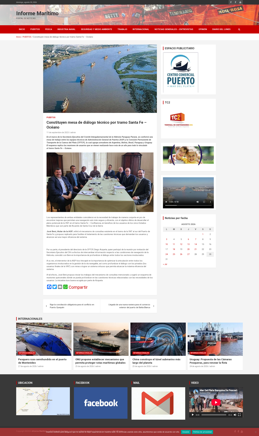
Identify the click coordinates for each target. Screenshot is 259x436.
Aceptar (185, 432)
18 (174, 249)
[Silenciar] (235, 414)
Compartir (78, 287)
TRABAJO (122, 29)
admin (73, 132)
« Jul (165, 264)
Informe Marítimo (37, 13)
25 (174, 254)
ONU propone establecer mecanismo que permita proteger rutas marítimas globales (100, 361)
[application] (216, 402)
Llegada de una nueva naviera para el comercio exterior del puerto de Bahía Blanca (129, 306)
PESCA (48, 29)
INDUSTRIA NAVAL (66, 29)
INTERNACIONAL (141, 29)
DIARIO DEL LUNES (221, 29)
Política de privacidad (202, 432)
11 (174, 244)
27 (188, 254)
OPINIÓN (203, 29)
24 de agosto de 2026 (199, 366)
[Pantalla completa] (239, 414)
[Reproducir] (192, 414)
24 (167, 254)
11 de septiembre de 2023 (58, 132)
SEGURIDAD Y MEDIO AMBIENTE (96, 29)
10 (167, 244)
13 (188, 244)
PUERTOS (35, 29)
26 (181, 254)
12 (181, 244)
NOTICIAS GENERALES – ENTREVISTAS (174, 29)
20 (188, 249)
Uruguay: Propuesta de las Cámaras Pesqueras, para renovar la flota (211, 361)
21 (196, 249)
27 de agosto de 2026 (27, 366)
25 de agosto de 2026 (84, 366)
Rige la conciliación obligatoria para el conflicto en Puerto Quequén (72, 306)
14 (196, 244)
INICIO (22, 29)
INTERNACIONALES (30, 318)
